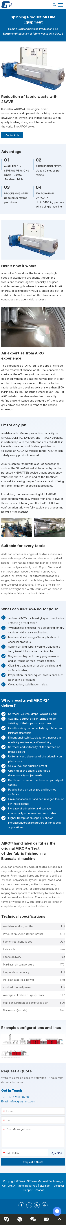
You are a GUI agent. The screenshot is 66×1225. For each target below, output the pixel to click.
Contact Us (12, 135)
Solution (22, 28)
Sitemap (45, 1185)
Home (11, 28)
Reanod (40, 1190)
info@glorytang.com (22, 1101)
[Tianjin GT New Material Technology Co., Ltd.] (6, 4)
